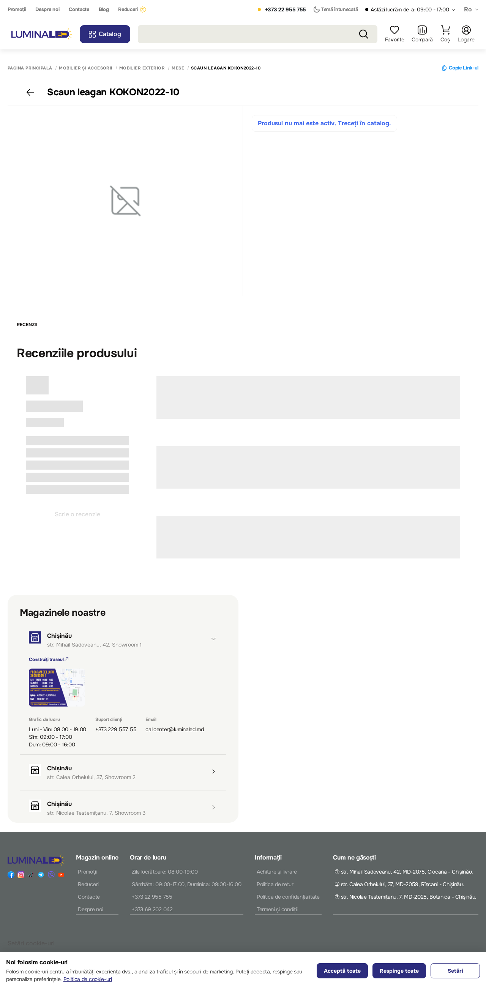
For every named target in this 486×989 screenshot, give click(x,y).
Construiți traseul (47, 659)
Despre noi (47, 9)
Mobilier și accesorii (85, 68)
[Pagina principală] (41, 34)
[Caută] (363, 34)
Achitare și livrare (277, 871)
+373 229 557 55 (115, 729)
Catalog (110, 34)
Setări (455, 970)
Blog (104, 9)
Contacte (79, 9)
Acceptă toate (342, 970)
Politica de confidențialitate (288, 896)
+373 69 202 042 (152, 909)
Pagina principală (30, 68)
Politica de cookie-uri (87, 979)
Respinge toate (399, 970)
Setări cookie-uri (31, 943)
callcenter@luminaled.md (174, 729)
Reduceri (127, 9)
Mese (178, 68)
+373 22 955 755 (285, 9)
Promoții (17, 9)
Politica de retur (275, 884)
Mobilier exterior (142, 68)
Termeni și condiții (277, 909)
